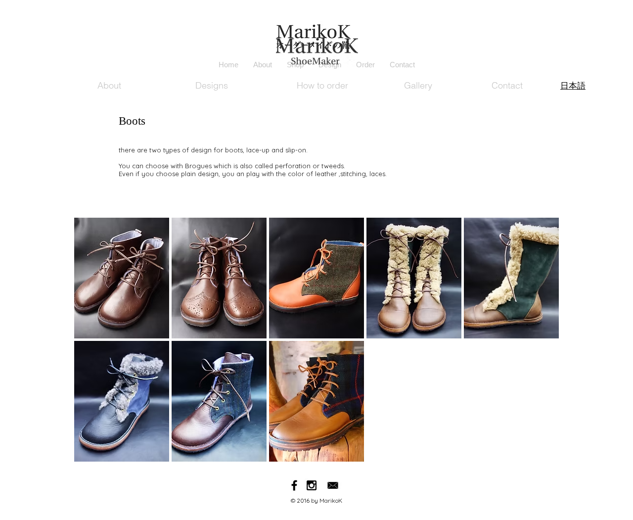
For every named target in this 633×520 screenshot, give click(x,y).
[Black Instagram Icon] (311, 485)
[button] (121, 278)
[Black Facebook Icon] (294, 485)
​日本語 (573, 85)
